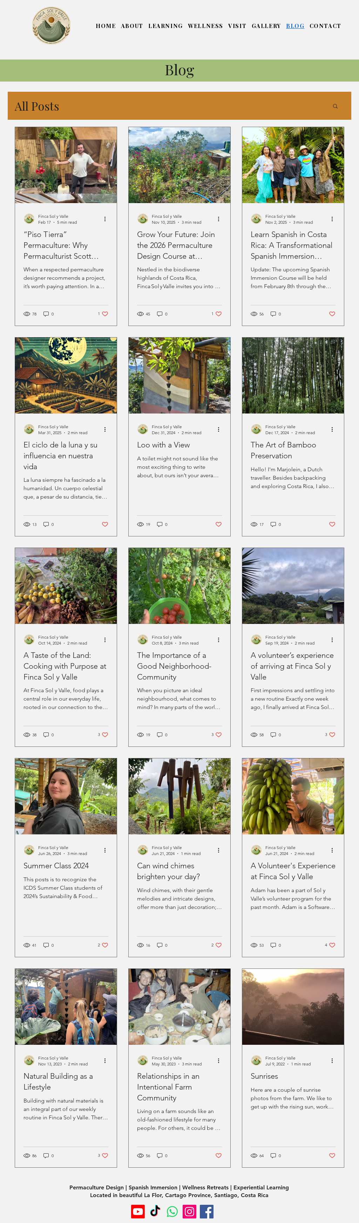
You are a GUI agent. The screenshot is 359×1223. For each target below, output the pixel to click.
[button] (132, 25)
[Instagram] (189, 1211)
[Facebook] (207, 1211)
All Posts (37, 106)
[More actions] (107, 219)
